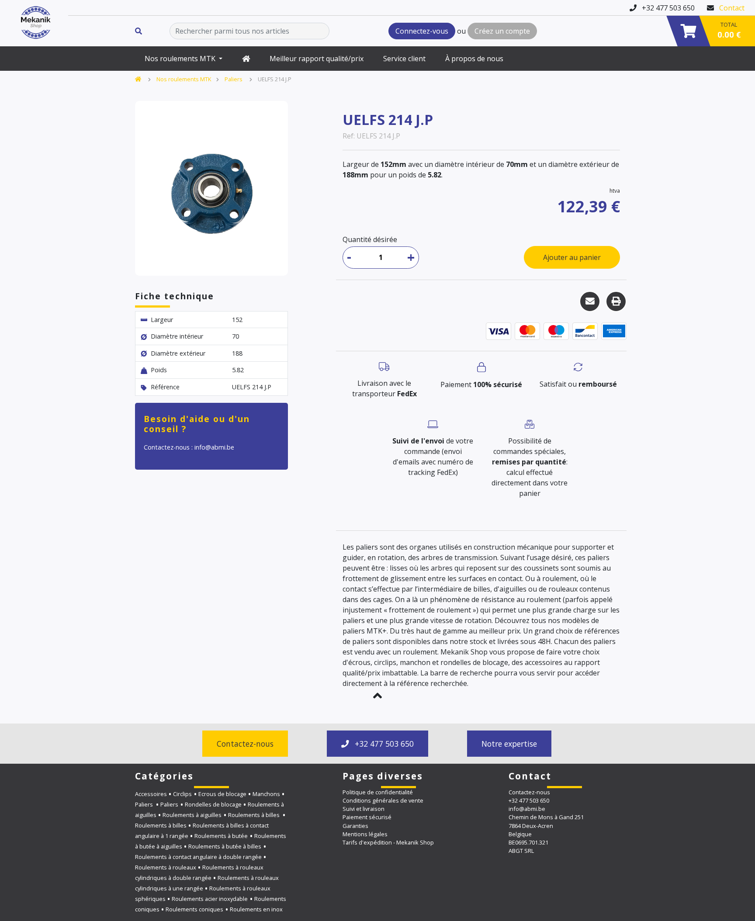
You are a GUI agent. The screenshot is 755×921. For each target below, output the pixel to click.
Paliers (234, 79)
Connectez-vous (421, 31)
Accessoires (151, 794)
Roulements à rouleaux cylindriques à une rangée (207, 883)
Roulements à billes (254, 815)
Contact (732, 8)
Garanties (355, 826)
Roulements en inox (256, 909)
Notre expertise (509, 743)
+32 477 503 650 (383, 743)
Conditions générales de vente (383, 800)
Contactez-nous (245, 743)
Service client (404, 58)
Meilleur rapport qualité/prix (317, 58)
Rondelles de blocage (213, 804)
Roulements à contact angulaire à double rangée (198, 857)
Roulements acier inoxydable (210, 899)
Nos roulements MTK (181, 58)
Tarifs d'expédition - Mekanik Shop (388, 842)
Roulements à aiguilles (192, 815)
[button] (377, 696)
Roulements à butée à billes (224, 846)
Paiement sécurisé (367, 817)
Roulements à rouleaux (165, 867)
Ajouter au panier (572, 257)
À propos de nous (474, 58)
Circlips (182, 794)
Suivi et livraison (363, 809)
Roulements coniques (194, 909)
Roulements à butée (221, 836)
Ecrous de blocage (222, 794)
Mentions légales (365, 834)
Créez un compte (502, 31)
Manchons (266, 794)
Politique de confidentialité (378, 792)
